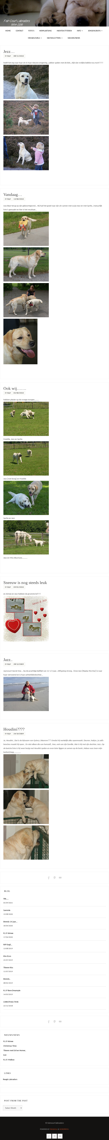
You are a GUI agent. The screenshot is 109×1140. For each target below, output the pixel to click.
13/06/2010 (19, 199)
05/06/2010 (19, 393)
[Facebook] (48, 877)
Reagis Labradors (10, 1079)
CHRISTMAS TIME (10, 1002)
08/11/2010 (19, 56)
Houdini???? (14, 729)
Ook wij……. (14, 388)
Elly (9, 56)
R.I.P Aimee (8, 933)
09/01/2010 (19, 587)
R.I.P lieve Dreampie (11, 991)
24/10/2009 (19, 734)
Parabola (53, 1129)
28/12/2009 (19, 664)
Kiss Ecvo (7, 956)
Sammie (6, 910)
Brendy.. (7, 979)
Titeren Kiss (8, 968)
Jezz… (9, 51)
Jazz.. (7, 659)
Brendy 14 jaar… (10, 922)
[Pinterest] (54, 877)
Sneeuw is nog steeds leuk (25, 582)
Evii (4, 1055)
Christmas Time (9, 1046)
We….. (6, 899)
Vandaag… (12, 194)
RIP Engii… (7, 945)
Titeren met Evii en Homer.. (14, 1051)
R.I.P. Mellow (8, 1060)
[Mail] (60, 877)
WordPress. (64, 1129)
